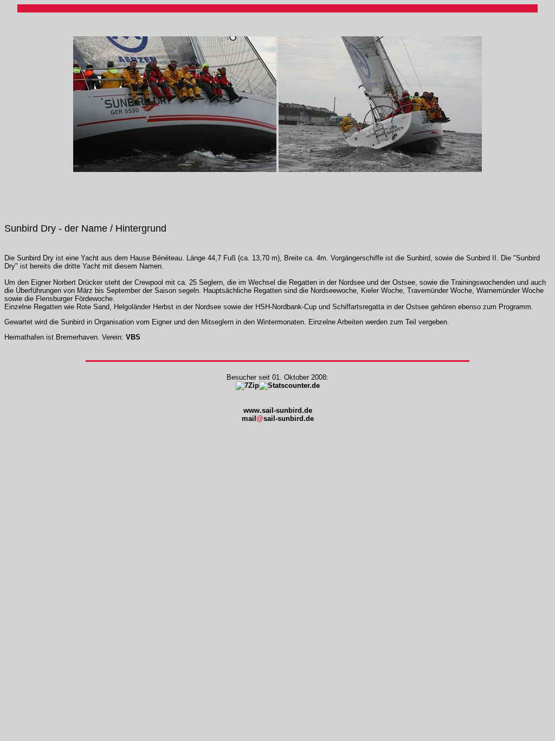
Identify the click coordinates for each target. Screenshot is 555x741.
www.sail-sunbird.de (277, 410)
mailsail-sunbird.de (278, 418)
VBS (133, 337)
